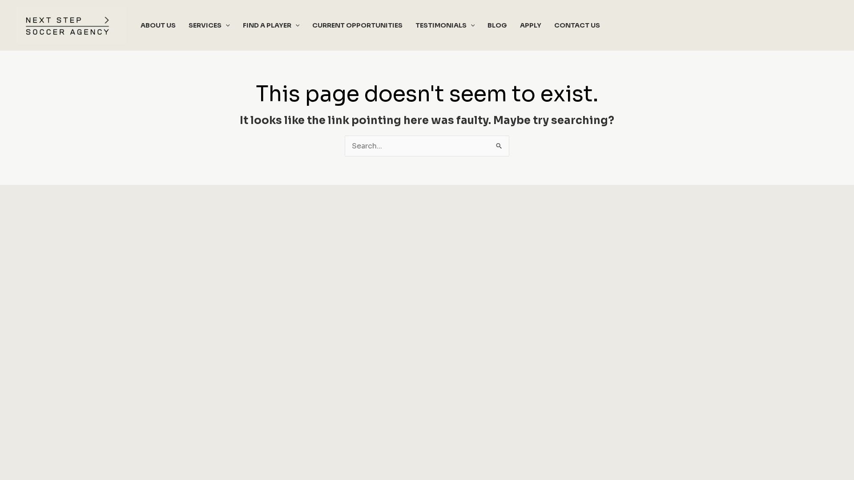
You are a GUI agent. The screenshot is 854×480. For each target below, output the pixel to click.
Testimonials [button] (441, 25)
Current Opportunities (357, 25)
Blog (497, 25)
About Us (158, 25)
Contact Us (577, 25)
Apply (530, 25)
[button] (226, 25)
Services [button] (205, 25)
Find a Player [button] (267, 25)
